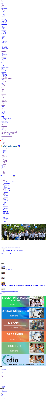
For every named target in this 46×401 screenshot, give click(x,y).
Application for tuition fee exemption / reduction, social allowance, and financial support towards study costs (12, 250)
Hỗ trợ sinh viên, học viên (4, 54)
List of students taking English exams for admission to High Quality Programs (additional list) (11, 247)
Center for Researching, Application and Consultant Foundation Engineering (9, 132)
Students (2, 102)
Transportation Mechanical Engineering (5, 122)
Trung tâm (3, 5)
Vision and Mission (3, 112)
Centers (2, 91)
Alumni (3, 159)
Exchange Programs (3, 105)
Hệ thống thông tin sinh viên (4, 391)
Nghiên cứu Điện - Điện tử (4, 76)
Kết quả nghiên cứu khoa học (4, 16)
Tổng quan (4, 180)
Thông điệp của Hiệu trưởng (4, 8)
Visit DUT (3, 107)
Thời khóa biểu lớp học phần (4, 41)
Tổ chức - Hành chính (4, 72)
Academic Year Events (5, 161)
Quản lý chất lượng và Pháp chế (5, 71)
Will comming (3, 265)
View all (1, 293)
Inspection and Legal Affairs (4, 126)
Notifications (3, 138)
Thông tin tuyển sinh (4, 385)
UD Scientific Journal (4, 98)
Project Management (4, 120)
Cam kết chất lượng (3, 23)
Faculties (2, 90)
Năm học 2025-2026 (4, 29)
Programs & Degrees (4, 93)
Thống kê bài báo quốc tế (4, 46)
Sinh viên (2, 3)
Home (2, 165)
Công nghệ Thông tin (4, 60)
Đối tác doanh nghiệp (4, 50)
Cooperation (3, 155)
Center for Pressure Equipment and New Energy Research (7, 130)
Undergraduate (3, 368)
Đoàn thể (2, 6)
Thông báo (3, 53)
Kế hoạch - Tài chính (4, 70)
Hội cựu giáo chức (3, 85)
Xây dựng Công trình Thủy (4, 66)
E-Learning (3, 372)
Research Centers (3, 97)
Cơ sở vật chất (3, 69)
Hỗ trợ (2, 56)
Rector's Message (3, 111)
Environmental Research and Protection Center (6, 134)
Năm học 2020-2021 (4, 32)
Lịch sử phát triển (3, 15)
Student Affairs (3, 128)
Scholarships (3, 104)
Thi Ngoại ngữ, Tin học (4, 42)
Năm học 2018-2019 (4, 33)
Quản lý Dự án (3, 65)
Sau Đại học (3, 37)
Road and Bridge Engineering (4, 121)
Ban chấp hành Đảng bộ (4, 19)
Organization (3, 113)
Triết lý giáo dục (3, 14)
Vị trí (2, 26)
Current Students (3, 103)
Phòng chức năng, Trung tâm (4, 22)
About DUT (3, 110)
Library (3, 152)
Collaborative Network (4, 100)
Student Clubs (3, 109)
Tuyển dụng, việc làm (4, 55)
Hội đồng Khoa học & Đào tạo (5, 20)
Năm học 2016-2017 (6, 199)
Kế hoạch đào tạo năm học (5, 206)
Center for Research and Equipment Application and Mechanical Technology (9, 131)
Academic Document (4, 94)
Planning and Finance (4, 127)
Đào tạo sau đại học (3, 386)
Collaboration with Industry (4, 101)
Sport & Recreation (5, 163)
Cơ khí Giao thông (3, 61)
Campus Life (3, 89)
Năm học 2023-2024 (6, 195)
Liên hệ (2, 12)
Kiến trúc (2, 64)
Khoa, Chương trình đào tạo (4, 21)
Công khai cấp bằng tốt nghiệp (5, 11)
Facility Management (4, 125)
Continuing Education (4, 369)
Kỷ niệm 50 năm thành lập (5, 200)
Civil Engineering (3, 117)
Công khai (3, 28)
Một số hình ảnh (3, 27)
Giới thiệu (2, 0)
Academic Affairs (3, 124)
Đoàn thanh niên (3, 84)
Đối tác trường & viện (4, 51)
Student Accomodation (5, 162)
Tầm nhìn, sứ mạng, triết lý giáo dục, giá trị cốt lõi (9, 181)
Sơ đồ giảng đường (6, 192)
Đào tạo (2, 1)
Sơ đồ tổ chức (3, 18)
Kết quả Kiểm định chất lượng (7, 190)
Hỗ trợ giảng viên (4, 221)
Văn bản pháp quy (3, 387)
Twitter (2, 395)
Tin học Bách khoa (3, 79)
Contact (2, 139)
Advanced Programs (5, 151)
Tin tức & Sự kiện (3, 166)
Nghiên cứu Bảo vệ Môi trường (5, 75)
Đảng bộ (2, 83)
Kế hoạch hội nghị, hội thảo (4, 47)
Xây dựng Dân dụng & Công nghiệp (5, 67)
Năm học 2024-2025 (4, 30)
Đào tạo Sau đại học (4, 40)
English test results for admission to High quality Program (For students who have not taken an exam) (11, 253)
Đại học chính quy (3, 36)
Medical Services (3, 108)
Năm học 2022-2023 (4, 31)
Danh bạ (2, 168)
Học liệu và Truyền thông (4, 74)
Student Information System (4, 373)
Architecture (3, 116)
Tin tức (3, 214)
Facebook (2, 376)
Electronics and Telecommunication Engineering (6, 118)
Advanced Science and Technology (5, 115)
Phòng (2, 68)
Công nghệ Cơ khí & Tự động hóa (5, 81)
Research (2, 87)
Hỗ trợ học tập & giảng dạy (4, 57)
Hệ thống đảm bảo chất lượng (4, 24)
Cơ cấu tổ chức (3, 9)
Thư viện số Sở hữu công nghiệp (5, 48)
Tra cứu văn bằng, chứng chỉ (5, 208)
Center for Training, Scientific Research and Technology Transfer (8, 133)
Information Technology (4, 119)
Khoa (2, 4)
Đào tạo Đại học (3, 39)
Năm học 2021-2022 (6, 196)
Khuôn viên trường (3, 10)
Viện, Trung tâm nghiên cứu (7, 188)
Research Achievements (5, 154)
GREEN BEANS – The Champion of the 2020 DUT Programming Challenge (10, 291)
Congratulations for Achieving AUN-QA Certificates (7, 269)
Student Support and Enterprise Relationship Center (7, 136)
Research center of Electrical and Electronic (6, 135)
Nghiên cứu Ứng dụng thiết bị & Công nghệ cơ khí (7, 78)
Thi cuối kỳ (4, 207)
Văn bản (2, 167)
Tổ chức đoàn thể (5, 187)
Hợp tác (2, 2)
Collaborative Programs (5, 156)
